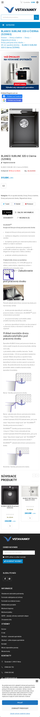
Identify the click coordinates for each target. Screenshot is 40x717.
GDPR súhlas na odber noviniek (15, 557)
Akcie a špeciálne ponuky (9, 647)
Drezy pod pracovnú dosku (12, 42)
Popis (8, 212)
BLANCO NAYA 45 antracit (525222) (10, 507)
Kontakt (4, 644)
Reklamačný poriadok (8, 605)
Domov (4, 37)
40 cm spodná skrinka (10, 45)
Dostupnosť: (5, 171)
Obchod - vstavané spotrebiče (11, 636)
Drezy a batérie (16, 37)
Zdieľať (18, 204)
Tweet (7, 204)
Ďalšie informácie (25, 212)
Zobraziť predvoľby (20, 708)
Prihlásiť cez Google (14, 100)
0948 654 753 (9, 667)
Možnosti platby (6, 612)
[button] (37, 681)
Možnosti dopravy (7, 608)
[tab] (7, 212)
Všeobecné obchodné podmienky (12, 593)
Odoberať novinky (14, 561)
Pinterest (30, 204)
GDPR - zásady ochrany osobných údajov (15, 616)
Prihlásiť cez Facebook (14, 96)
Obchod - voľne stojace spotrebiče (12, 640)
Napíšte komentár (9, 162)
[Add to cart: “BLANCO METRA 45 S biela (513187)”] (30, 518)
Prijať (20, 703)
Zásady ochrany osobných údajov (20, 713)
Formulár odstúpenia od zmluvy (12, 597)
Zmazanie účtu (6, 619)
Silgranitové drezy (8, 40)
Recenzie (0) (24, 218)
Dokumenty (8, 218)
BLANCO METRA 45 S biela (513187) (30, 499)
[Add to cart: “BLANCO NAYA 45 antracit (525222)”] (10, 526)
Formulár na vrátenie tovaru (10, 601)
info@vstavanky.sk (11, 678)
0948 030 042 (9, 672)
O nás (3, 633)
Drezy (27, 37)
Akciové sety (5, 651)
